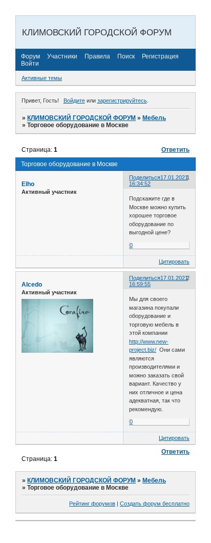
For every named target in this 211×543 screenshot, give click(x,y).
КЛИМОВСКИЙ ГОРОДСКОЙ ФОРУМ (81, 118)
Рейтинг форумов (92, 503)
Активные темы (42, 78)
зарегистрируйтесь (122, 100)
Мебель (154, 118)
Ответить (175, 149)
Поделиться (144, 177)
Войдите (74, 100)
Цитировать (174, 261)
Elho (28, 184)
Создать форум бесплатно (154, 503)
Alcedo (32, 284)
